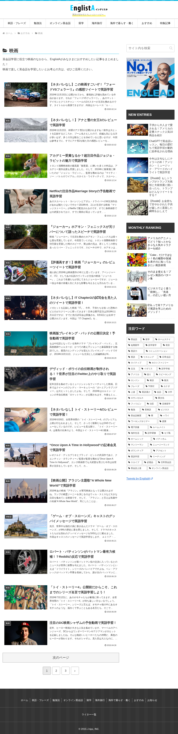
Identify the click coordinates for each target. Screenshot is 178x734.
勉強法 (56, 700)
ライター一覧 (89, 714)
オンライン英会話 (73, 700)
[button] (171, 48)
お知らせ (152, 700)
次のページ (61, 657)
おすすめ (139, 700)
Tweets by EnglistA (138, 478)
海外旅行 (100, 700)
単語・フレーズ (40, 700)
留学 (89, 700)
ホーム (24, 700)
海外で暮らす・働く (119, 700)
